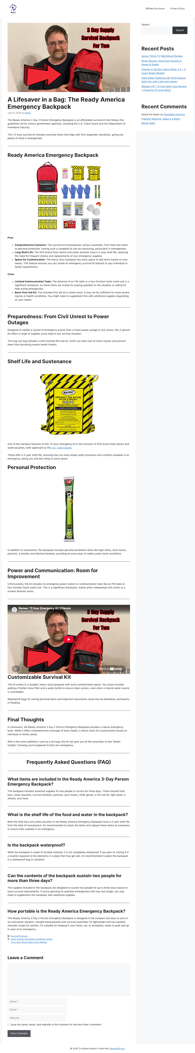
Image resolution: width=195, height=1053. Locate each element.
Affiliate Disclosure (155, 8)
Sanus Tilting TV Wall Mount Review (162, 56)
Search (145, 24)
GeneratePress (117, 1048)
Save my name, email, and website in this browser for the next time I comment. (56, 1024)
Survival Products (19, 936)
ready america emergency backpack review (32, 939)
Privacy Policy (177, 8)
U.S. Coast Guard (61, 447)
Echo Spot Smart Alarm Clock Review (29, 942)
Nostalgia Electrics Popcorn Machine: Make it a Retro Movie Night (163, 119)
